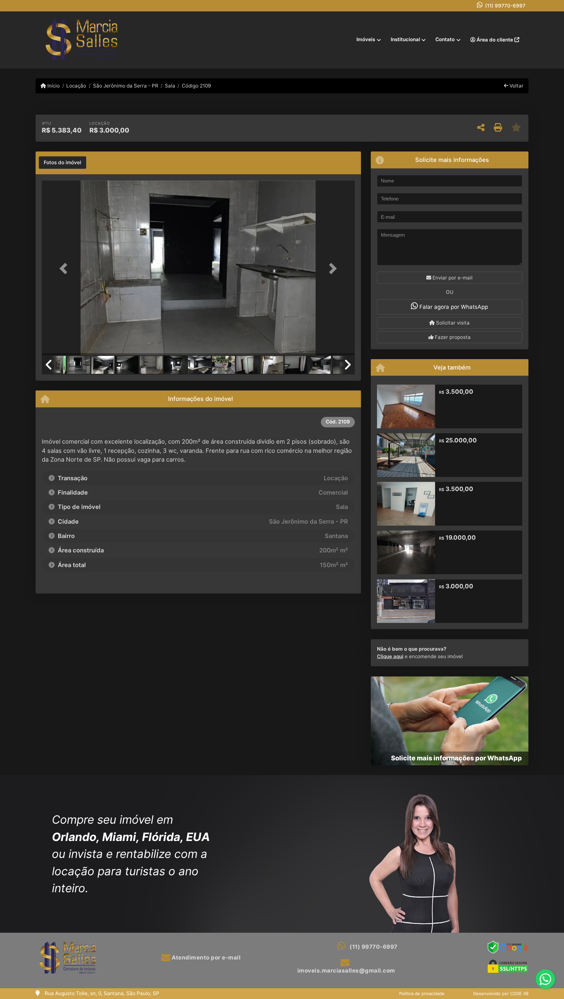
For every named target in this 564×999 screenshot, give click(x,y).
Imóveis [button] (365, 39)
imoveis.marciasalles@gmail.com (346, 970)
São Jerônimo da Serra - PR (125, 86)
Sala (170, 86)
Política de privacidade (422, 993)
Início (53, 86)
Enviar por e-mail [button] (452, 278)
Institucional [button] (405, 39)
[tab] (62, 162)
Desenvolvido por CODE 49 (500, 993)
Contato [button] (445, 39)
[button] (65, 268)
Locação (76, 86)
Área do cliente (494, 40)
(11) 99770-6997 (505, 6)
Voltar (516, 86)
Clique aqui (390, 656)
